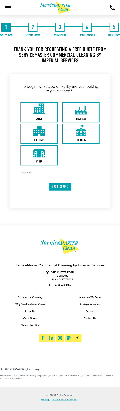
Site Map (45, 399)
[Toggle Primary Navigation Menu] (8, 7)
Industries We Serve (90, 297)
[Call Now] (112, 7)
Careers (90, 311)
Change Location (30, 325)
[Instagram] (60, 338)
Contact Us (90, 318)
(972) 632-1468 (62, 284)
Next (58, 187)
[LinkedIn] (51, 338)
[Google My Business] (69, 338)
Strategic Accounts (90, 304)
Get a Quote (30, 318)
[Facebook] (43, 338)
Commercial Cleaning (30, 297)
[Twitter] (77, 338)
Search (63, 354)
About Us (30, 311)
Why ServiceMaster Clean (30, 304)
